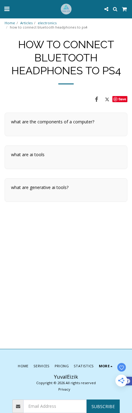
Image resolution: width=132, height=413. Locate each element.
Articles (26, 23)
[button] (7, 8)
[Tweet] (107, 99)
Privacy (64, 389)
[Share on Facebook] (96, 99)
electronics (47, 23)
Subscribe (103, 406)
